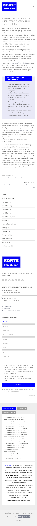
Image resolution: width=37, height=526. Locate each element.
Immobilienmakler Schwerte (11, 456)
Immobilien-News (7, 213)
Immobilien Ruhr (9, 492)
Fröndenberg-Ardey (28, 465)
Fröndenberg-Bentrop (12, 477)
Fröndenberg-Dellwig (26, 467)
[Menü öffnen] (33, 6)
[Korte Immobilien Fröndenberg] (9, 6)
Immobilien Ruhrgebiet (13, 490)
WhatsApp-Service (7, 238)
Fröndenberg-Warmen (26, 475)
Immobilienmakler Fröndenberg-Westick (14, 447)
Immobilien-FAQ (6, 209)
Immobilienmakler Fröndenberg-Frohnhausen (15, 428)
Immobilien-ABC (6, 202)
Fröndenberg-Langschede (11, 472)
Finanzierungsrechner (8, 198)
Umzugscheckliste (7, 235)
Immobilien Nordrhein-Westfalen (23, 492)
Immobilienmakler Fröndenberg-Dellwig (14, 426)
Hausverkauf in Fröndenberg (19, 63)
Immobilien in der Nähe (15, 495)
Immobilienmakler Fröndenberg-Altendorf (14, 417)
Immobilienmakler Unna (10, 451)
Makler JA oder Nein (7, 246)
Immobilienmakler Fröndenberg (12, 485)
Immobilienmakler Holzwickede (12, 453)
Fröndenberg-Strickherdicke (12, 475)
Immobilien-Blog (7, 205)
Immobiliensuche (25, 500)
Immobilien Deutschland (13, 500)
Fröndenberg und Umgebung (18, 482)
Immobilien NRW (25, 490)
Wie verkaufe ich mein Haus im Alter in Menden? (16, 178)
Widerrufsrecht (6, 242)
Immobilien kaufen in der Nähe (18, 497)
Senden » (18, 385)
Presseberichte (6, 231)
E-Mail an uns (8, 306)
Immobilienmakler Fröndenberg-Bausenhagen (15, 421)
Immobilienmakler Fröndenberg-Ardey (13, 419)
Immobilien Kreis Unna (25, 487)
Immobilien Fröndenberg (12, 487)
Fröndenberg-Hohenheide (25, 470)
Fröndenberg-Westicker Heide (13, 480)
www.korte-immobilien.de (12, 311)
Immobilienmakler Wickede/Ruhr (12, 458)
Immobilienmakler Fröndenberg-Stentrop (14, 441)
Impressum (16, 513)
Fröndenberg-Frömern (11, 470)
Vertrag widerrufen (24, 517)
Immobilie (25, 495)
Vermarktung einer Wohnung (26, 130)
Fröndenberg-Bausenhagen (13, 467)
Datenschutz (7, 513)
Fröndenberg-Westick (24, 477)
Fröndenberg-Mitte (27, 480)
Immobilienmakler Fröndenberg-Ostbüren (14, 439)
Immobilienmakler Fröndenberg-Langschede (15, 434)
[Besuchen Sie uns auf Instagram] (6, 280)
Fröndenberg (7, 465)
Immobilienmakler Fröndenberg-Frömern (14, 430)
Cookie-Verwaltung (27, 513)
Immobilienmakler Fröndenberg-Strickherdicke (16, 443)
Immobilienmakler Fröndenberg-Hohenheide (15, 432)
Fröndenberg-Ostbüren (26, 472)
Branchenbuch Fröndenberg (10, 224)
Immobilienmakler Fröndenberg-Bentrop (14, 424)
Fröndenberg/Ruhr (17, 465)
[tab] (9, 408)
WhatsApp (7, 308)
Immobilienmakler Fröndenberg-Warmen (14, 445)
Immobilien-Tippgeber (8, 216)
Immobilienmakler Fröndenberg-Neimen (14, 436)
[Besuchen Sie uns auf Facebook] (3, 280)
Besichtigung (5, 227)
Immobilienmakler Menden (11, 449)
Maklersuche (5, 220)
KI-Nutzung (19, 520)
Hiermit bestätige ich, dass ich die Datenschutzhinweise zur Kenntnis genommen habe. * (17, 378)
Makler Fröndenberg (27, 485)
